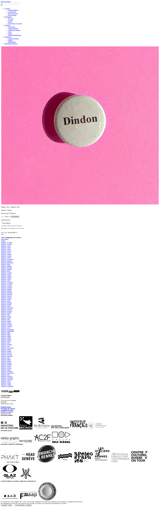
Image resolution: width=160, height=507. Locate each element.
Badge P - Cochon (6, 284)
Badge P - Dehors (6, 291)
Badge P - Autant (6, 254)
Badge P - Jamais (6, 323)
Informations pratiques (11, 43)
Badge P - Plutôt (6, 359)
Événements (8, 17)
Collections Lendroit (14, 30)
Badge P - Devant (6, 297)
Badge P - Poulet (6, 361)
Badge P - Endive (6, 313)
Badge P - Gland (6, 318)
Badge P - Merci (6, 334)
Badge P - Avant (6, 257)
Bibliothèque (12, 42)
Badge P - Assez (6, 249)
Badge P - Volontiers (7, 386)
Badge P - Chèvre (6, 277)
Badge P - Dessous (6, 294)
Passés (10, 22)
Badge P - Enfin (6, 306)
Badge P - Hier (5, 319)
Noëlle (3, 241)
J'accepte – (6, 505)
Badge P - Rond (6, 369)
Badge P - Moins (6, 338)
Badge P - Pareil (6, 349)
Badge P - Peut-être (6, 356)
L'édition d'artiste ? (13, 38)
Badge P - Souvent (6, 376)
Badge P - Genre (6, 316)
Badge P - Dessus (6, 296)
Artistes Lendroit (13, 28)
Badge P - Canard (6, 272)
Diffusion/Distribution (14, 35)
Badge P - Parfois (6, 351)
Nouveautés (11, 27)
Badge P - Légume (6, 326)
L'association (12, 12)
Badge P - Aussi (6, 252)
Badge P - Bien (5, 264)
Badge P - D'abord (6, 287)
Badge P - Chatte (6, 276)
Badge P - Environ (6, 311)
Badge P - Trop (5, 381)
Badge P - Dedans (6, 289)
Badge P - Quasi (6, 366)
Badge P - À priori (6, 244)
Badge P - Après (6, 247)
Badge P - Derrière (6, 292)
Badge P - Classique (7, 282)
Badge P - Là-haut (6, 324)
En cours (10, 18)
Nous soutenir (12, 15)
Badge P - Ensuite (6, 309)
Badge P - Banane (6, 261)
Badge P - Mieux (6, 336)
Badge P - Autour (6, 256)
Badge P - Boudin (6, 269)
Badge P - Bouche (6, 267)
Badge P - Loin (5, 328)
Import (10, 33)
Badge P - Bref (5, 271)
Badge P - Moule (6, 339)
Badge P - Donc (6, 301)
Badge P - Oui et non (7, 348)
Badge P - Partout (6, 353)
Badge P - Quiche (6, 368)
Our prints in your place (15, 23)
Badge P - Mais (5, 333)
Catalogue (7, 25)
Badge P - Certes (6, 274)
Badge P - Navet (6, 341)
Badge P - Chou (6, 281)
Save (11, 391)
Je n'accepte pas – (23, 505)
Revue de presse (13, 13)
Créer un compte (5, 1)
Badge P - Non (5, 343)
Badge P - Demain (6, 302)
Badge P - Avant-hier (7, 259)
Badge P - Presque (6, 364)
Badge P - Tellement (7, 378)
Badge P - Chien (6, 279)
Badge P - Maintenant (7, 331)
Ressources (7, 37)
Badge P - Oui (5, 346)
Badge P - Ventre (6, 384)
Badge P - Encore (6, 304)
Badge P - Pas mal (6, 354)
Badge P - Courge (6, 286)
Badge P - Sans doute (7, 373)
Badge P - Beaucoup (7, 262)
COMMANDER (15, 216)
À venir (10, 20)
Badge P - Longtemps (7, 329)
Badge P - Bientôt (6, 266)
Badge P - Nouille (6, 344)
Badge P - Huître (6, 321)
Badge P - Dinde (6, 299)
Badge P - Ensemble (7, 308)
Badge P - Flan (5, 314)
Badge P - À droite (6, 242)
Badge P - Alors (5, 246)
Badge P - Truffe (6, 383)
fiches (10, 32)
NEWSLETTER (6, 413)
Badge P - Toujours (6, 379)
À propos (7, 8)
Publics (10, 40)
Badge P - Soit (5, 374)
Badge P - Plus (5, 358)
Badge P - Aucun (6, 251)
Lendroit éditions (13, 10)
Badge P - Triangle (6, 371)
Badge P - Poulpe (6, 363)
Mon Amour (4, 239)
